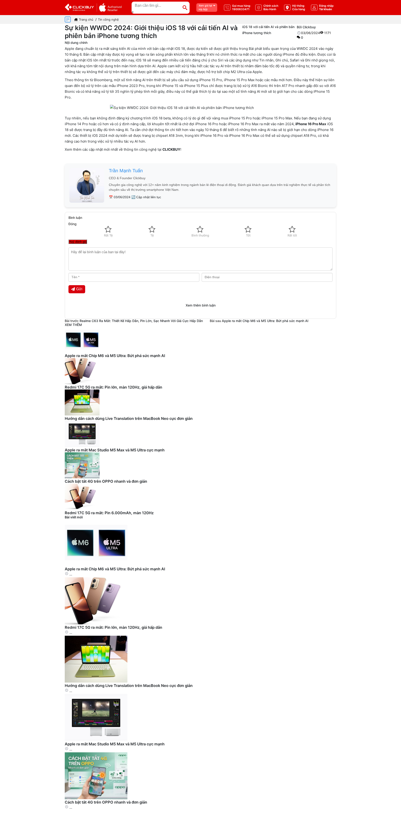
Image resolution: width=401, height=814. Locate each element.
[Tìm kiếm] (185, 7)
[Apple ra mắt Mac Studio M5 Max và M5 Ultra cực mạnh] (96, 740)
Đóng (72, 224)
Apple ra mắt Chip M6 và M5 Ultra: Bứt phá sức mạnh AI (265, 321)
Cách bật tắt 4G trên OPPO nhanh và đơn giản (106, 481)
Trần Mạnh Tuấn (126, 170)
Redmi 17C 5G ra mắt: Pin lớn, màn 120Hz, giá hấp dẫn (113, 387)
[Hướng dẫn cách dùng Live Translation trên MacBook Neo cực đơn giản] (96, 681)
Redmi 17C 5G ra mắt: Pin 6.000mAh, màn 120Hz (109, 513)
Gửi (79, 289)
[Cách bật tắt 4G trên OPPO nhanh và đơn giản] (96, 798)
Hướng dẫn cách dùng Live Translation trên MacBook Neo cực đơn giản (129, 418)
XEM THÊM (73, 325)
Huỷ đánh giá (78, 241)
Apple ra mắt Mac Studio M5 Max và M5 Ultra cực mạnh (115, 450)
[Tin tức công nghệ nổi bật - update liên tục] (82, 351)
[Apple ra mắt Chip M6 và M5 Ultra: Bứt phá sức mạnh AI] (96, 565)
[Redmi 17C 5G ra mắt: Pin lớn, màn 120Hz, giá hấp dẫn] (96, 623)
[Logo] (93, 7)
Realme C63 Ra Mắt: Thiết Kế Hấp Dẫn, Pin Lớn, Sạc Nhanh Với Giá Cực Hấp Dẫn (141, 321)
